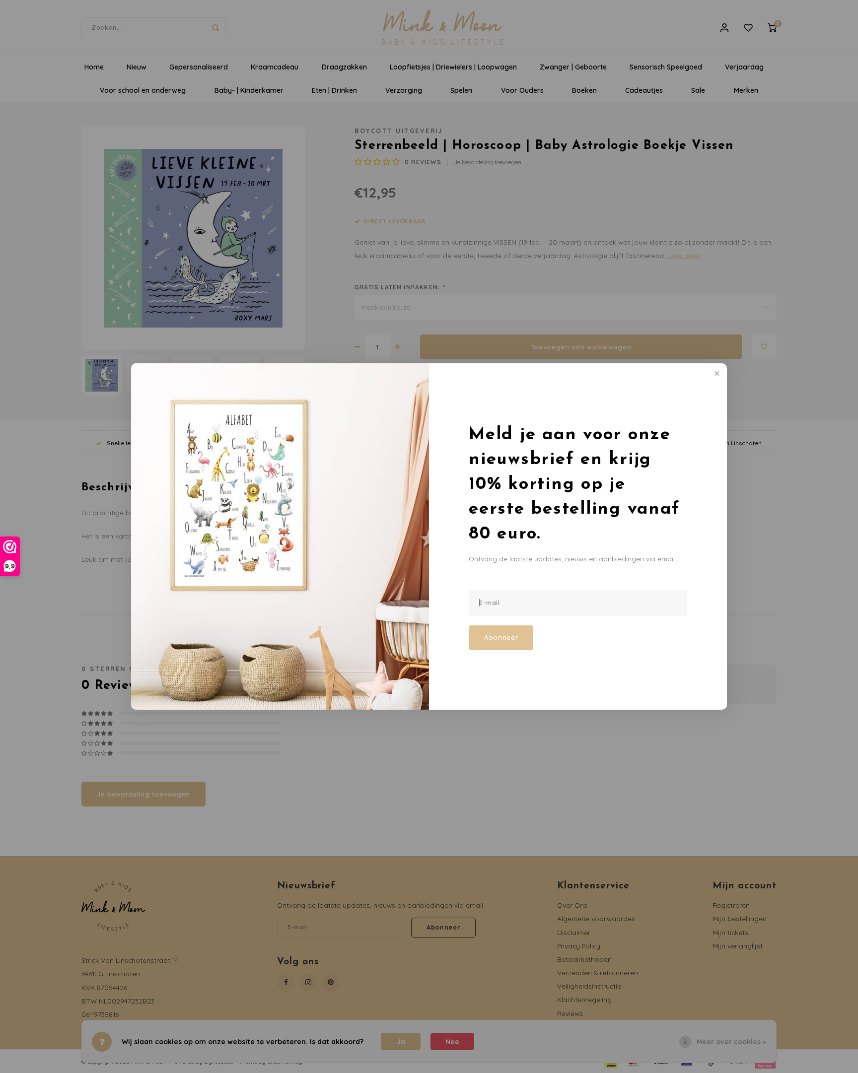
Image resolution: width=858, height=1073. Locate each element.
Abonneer (501, 637)
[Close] (716, 374)
